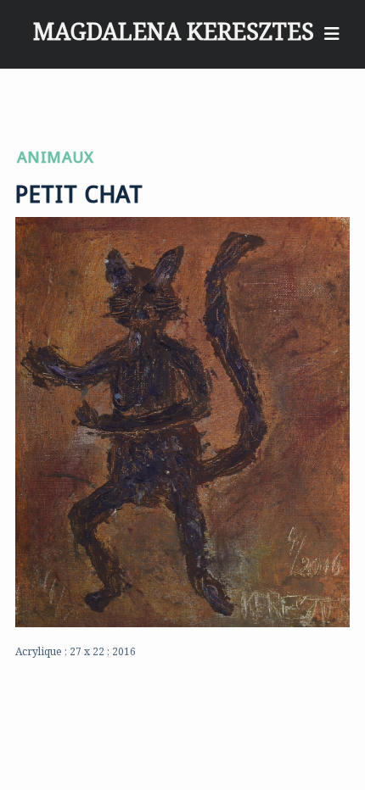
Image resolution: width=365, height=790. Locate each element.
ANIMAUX (55, 154)
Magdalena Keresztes (173, 22)
